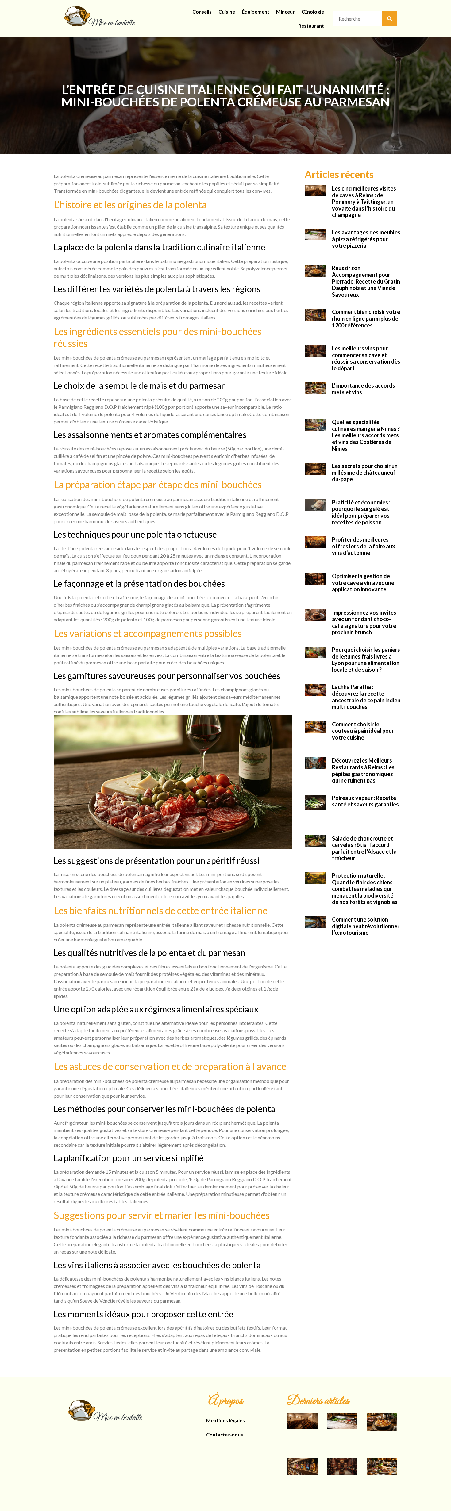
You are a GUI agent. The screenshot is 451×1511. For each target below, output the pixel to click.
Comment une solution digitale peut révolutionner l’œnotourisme (365, 926)
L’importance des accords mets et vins (363, 389)
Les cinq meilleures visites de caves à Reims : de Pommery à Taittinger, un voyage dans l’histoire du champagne (364, 201)
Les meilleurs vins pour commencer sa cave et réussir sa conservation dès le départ (366, 358)
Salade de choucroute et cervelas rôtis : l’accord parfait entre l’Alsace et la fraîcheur (364, 848)
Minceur (285, 11)
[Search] (389, 18)
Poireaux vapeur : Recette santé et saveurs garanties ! (365, 804)
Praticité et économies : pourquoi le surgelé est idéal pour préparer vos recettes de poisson (361, 512)
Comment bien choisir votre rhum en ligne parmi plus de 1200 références (366, 318)
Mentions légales (225, 1420)
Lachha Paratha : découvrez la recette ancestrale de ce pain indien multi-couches (366, 696)
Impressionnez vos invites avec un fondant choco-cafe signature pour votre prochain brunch (364, 622)
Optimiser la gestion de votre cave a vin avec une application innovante (363, 583)
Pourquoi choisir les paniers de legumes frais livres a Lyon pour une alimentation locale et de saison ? (366, 659)
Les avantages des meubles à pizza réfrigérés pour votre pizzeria (366, 239)
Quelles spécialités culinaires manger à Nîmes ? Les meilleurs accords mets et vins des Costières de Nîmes (366, 435)
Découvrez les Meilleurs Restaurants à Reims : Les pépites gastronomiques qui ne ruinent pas (363, 770)
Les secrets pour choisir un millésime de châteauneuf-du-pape (365, 472)
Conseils (202, 11)
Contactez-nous (224, 1434)
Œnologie (313, 11)
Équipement (255, 11)
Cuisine (226, 11)
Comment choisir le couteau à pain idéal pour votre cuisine (363, 731)
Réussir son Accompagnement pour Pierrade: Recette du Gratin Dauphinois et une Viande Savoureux (366, 281)
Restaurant (311, 26)
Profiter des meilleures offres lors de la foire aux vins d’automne (363, 546)
